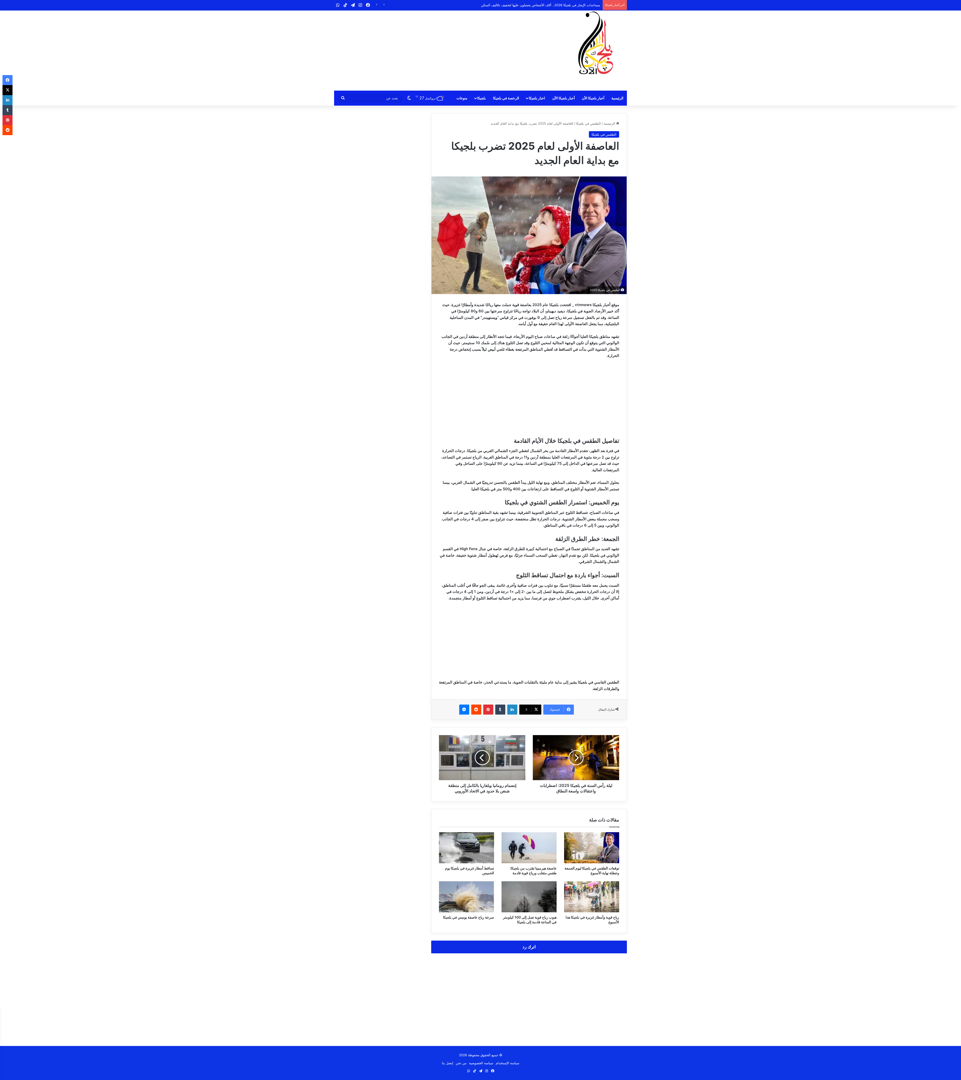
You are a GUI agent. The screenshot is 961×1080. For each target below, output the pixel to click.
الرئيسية (617, 98)
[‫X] (8, 90)
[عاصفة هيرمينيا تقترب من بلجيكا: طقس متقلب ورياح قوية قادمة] (529, 847)
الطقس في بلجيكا (588, 123)
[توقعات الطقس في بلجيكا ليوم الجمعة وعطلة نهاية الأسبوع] (591, 847)
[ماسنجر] (464, 710)
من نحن (461, 1063)
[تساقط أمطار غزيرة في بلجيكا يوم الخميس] (466, 847)
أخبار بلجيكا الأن (593, 98)
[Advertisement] (430, 51)
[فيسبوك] (8, 80)
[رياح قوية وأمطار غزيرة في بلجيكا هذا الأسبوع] (591, 896)
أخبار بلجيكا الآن (563, 98)
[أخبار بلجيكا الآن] (595, 43)
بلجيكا (481, 98)
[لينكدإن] (512, 710)
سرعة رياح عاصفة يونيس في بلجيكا (468, 917)
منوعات (461, 98)
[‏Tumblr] (500, 710)
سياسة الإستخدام (507, 1063)
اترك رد (529, 946)
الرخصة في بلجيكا (506, 98)
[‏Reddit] (476, 710)
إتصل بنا (447, 1063)
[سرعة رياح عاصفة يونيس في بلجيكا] (466, 896)
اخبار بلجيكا (537, 98)
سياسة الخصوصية (481, 1063)
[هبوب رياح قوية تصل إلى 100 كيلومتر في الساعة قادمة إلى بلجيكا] (529, 896)
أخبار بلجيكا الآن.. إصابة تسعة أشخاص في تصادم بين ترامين (559, 5)
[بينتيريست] (488, 710)
